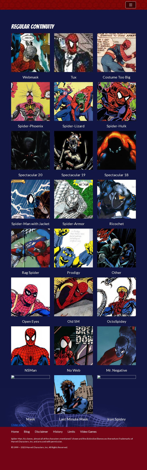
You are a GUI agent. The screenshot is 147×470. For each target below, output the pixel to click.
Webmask (31, 77)
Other (116, 272)
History (58, 431)
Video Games (88, 431)
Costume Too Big (116, 77)
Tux (73, 77)
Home (15, 431)
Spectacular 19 (73, 175)
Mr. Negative (116, 370)
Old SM (73, 321)
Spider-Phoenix (30, 126)
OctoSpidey (116, 321)
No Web (73, 370)
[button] (130, 4)
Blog (27, 431)
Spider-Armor (74, 223)
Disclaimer (41, 431)
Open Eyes (30, 321)
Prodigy (73, 272)
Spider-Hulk (116, 126)
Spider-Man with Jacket (30, 223)
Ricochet (116, 223)
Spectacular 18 (117, 175)
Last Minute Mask (73, 419)
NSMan (31, 370)
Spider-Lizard (74, 126)
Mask (30, 419)
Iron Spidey (116, 419)
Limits (71, 431)
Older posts (18, 424)
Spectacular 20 (30, 175)
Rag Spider (30, 272)
